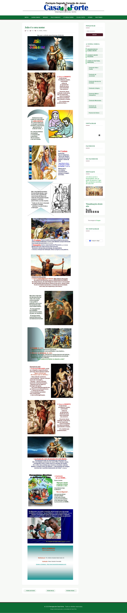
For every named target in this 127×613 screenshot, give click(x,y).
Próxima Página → (71, 590)
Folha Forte (81, 17)
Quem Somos (35, 17)
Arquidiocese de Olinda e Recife (92, 50)
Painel (41, 30)
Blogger (98, 220)
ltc (38, 30)
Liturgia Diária (68, 17)
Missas (45, 17)
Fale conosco (55, 17)
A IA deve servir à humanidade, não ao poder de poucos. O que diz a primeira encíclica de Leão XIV (93, 180)
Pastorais (98, 17)
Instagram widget (95, 240)
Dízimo (90, 17)
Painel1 (45, 30)
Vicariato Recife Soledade (92, 55)
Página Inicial (50, 590)
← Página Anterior (30, 590)
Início (27, 17)
